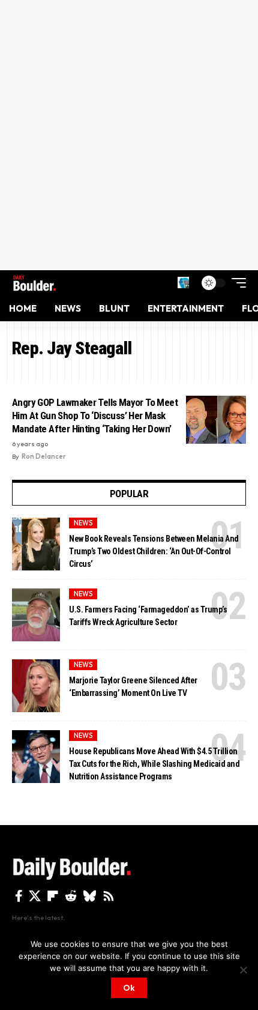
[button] (183, 282)
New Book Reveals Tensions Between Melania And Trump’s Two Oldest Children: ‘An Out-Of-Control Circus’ (154, 551)
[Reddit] (71, 896)
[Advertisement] (129, 135)
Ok (129, 987)
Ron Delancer (44, 456)
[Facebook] (19, 896)
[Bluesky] (90, 896)
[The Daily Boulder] (34, 283)
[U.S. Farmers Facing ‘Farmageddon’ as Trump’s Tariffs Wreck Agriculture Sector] (36, 614)
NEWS (83, 523)
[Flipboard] (53, 896)
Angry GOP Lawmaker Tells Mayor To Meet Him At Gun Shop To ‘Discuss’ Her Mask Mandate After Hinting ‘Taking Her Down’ (95, 415)
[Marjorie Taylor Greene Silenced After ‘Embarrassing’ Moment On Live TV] (36, 685)
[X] (35, 896)
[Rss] (109, 896)
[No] (243, 970)
